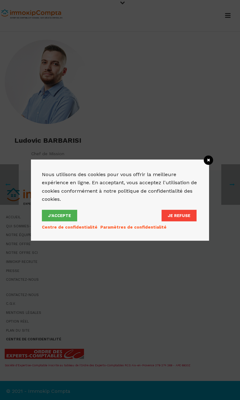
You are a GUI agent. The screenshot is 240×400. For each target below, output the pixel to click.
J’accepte (59, 215)
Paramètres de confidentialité (133, 227)
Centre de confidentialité (70, 227)
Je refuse (179, 215)
